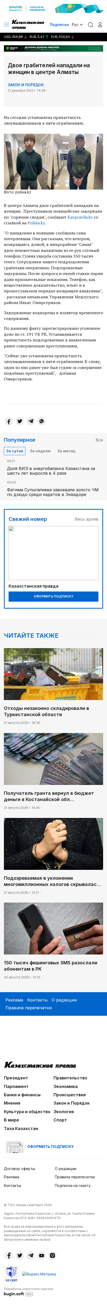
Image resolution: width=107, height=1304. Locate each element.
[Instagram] (52, 1255)
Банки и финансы (22, 1094)
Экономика (66, 1086)
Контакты (37, 1000)
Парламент (16, 1086)
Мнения (12, 1103)
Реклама (14, 1000)
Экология (64, 1111)
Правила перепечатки (28, 1007)
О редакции (64, 1000)
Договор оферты (19, 1168)
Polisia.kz (36, 223)
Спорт (60, 1119)
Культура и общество (27, 1111)
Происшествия (70, 1094)
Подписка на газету (73, 1185)
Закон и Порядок (26, 85)
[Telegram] (30, 421)
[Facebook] (9, 421)
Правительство (70, 1077)
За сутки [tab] (14, 451)
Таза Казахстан (21, 1128)
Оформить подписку (53, 596)
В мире (11, 1119)
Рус (75, 24)
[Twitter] (20, 421)
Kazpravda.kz (80, 217)
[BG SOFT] (28, 1291)
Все (99, 439)
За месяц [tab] (66, 451)
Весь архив (86, 519)
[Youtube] (41, 1255)
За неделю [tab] (40, 451)
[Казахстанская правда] (28, 25)
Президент (16, 1077)
